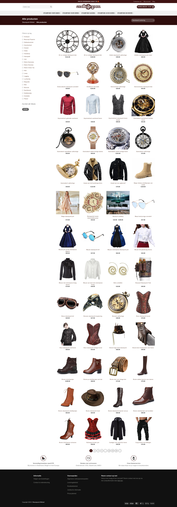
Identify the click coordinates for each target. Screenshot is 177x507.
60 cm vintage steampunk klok (93, 55)
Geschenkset (28, 45)
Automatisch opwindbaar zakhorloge (67, 151)
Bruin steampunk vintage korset (93, 347)
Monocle (26, 87)
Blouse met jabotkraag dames (143, 249)
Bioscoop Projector (29, 39)
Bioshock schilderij (118, 216)
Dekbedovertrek (28, 42)
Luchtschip (27, 79)
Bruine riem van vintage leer (118, 379)
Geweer (26, 48)
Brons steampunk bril (67, 316)
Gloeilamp (27, 53)
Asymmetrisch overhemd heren (93, 118)
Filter (25, 109)
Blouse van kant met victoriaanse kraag (93, 283)
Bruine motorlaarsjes (68, 379)
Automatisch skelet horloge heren (118, 151)
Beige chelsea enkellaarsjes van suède (143, 183)
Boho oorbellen (118, 283)
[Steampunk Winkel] (88, 7)
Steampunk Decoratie (125, 13)
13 (109, 450)
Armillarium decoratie (93, 86)
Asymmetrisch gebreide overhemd (68, 118)
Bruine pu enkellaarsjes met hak (93, 379)
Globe (26, 50)
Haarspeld (27, 56)
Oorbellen (27, 96)
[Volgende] (120, 450)
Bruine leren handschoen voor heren (143, 347)
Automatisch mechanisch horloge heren (143, 119)
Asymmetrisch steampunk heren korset (118, 119)
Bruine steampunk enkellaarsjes (67, 411)
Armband (26, 36)
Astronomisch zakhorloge (118, 86)
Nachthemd (27, 90)
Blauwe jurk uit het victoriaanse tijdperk (68, 250)
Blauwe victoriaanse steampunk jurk (118, 249)
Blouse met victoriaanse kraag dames (68, 283)
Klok (25, 70)
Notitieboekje (28, 93)
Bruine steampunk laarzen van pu (118, 411)
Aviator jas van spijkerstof (118, 183)
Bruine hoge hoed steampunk (118, 347)
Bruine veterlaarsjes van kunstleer (143, 411)
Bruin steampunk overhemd (68, 347)
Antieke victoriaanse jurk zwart (143, 55)
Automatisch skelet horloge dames (93, 151)
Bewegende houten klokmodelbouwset (93, 217)
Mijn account (147, 1)
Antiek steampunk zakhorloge (118, 55)
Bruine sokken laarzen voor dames (143, 379)
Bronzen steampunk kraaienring (93, 316)
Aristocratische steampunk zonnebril (67, 86)
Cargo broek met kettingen (143, 442)
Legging (26, 76)
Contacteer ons (137, 1)
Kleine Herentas (28, 65)
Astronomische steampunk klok (143, 86)
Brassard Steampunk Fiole (143, 283)
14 (112, 450)
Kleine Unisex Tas (29, 67)
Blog (153, 1)
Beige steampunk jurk (67, 216)
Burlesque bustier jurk (92, 442)
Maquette (27, 82)
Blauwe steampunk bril (92, 249)
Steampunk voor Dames (51, 13)
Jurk (25, 59)
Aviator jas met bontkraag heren (93, 183)
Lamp (25, 73)
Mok (25, 84)
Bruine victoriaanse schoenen (67, 442)
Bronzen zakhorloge (118, 316)
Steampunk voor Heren (70, 13)
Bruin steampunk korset (143, 316)
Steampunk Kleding (88, 13)
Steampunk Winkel (28, 22)
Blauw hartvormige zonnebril (143, 216)
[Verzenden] (51, 6)
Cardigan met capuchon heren (118, 442)
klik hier (120, 480)
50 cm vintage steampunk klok (68, 55)
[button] (146, 6)
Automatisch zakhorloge (143, 151)
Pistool (26, 98)
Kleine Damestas (29, 62)
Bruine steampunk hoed (93, 411)
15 (116, 450)
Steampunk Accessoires (106, 13)
